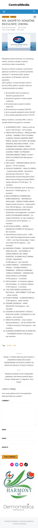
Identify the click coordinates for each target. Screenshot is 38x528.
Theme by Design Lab (19, 524)
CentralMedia (19, 5)
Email (4, 438)
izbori (10, 345)
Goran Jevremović (10, 27)
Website (5, 447)
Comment (6, 401)
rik (15, 345)
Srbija (13, 17)
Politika (6, 17)
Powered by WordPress (26, 521)
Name (4, 430)
